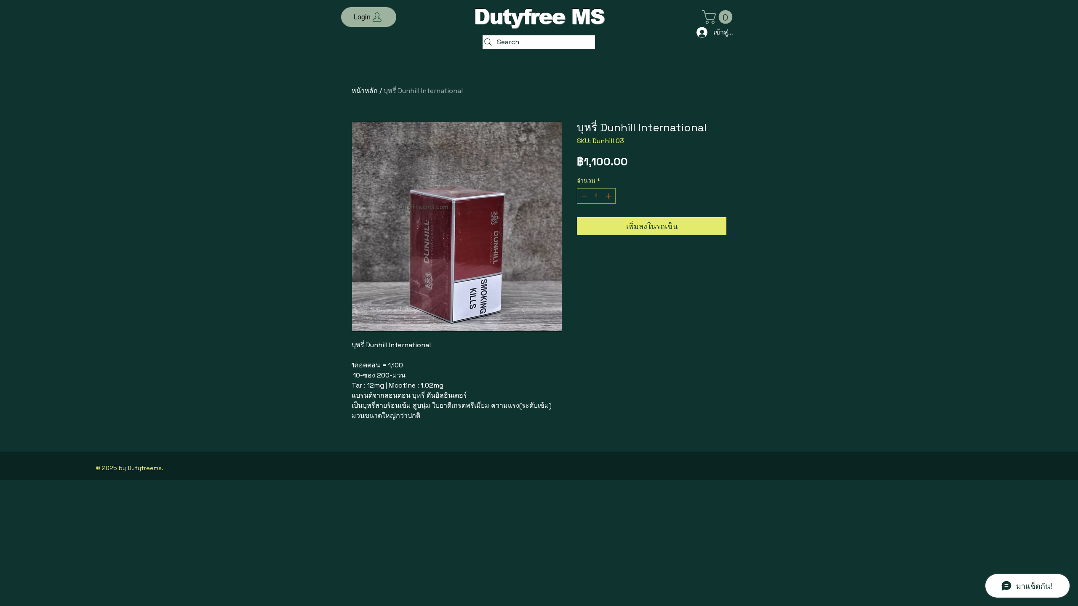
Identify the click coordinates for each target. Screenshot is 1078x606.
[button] (368, 17)
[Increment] (609, 196)
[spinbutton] (596, 196)
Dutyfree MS (539, 17)
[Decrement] (583, 196)
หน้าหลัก (365, 90)
